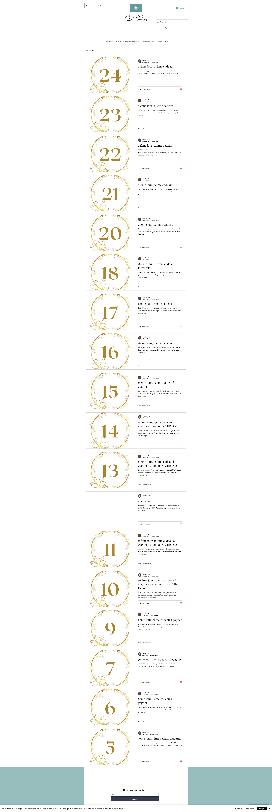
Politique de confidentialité (114, 809)
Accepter (262, 809)
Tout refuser (250, 809)
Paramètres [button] (239, 809)
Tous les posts (90, 50)
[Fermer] (269, 808)
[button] (166, 27)
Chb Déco (136, 19)
